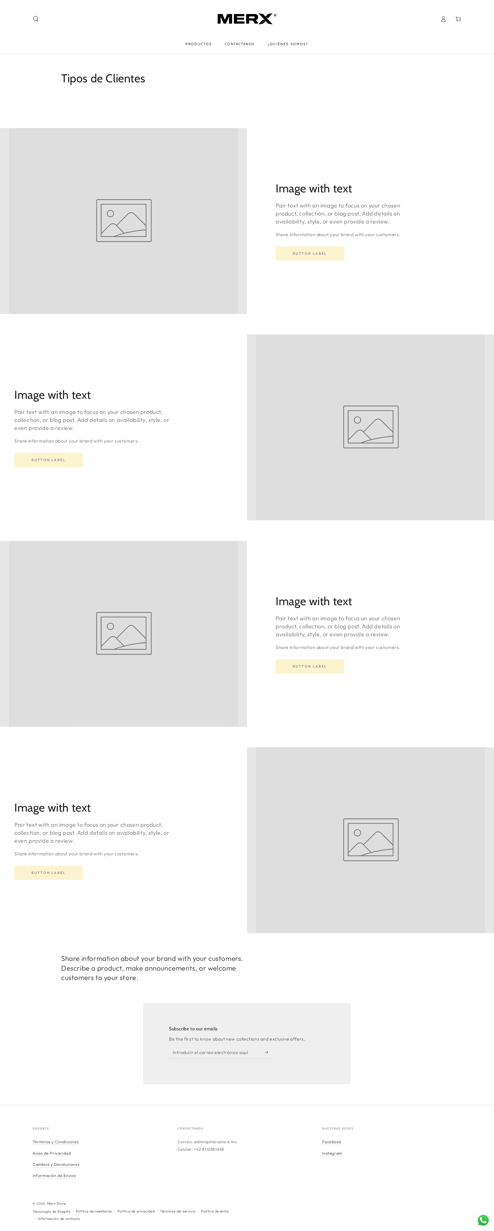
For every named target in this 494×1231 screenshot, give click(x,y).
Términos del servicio (178, 1211)
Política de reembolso (94, 1211)
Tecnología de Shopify (52, 1211)
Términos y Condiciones (56, 1141)
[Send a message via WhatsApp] (483, 1220)
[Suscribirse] (268, 1052)
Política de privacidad (136, 1211)
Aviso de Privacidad (52, 1153)
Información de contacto (59, 1218)
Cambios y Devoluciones (56, 1164)
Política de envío (215, 1211)
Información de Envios (54, 1175)
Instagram (332, 1153)
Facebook (331, 1141)
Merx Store (56, 1203)
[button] (35, 19)
